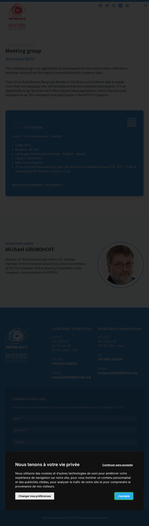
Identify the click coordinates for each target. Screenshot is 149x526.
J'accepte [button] (124, 496)
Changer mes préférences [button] (35, 496)
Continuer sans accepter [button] (117, 464)
